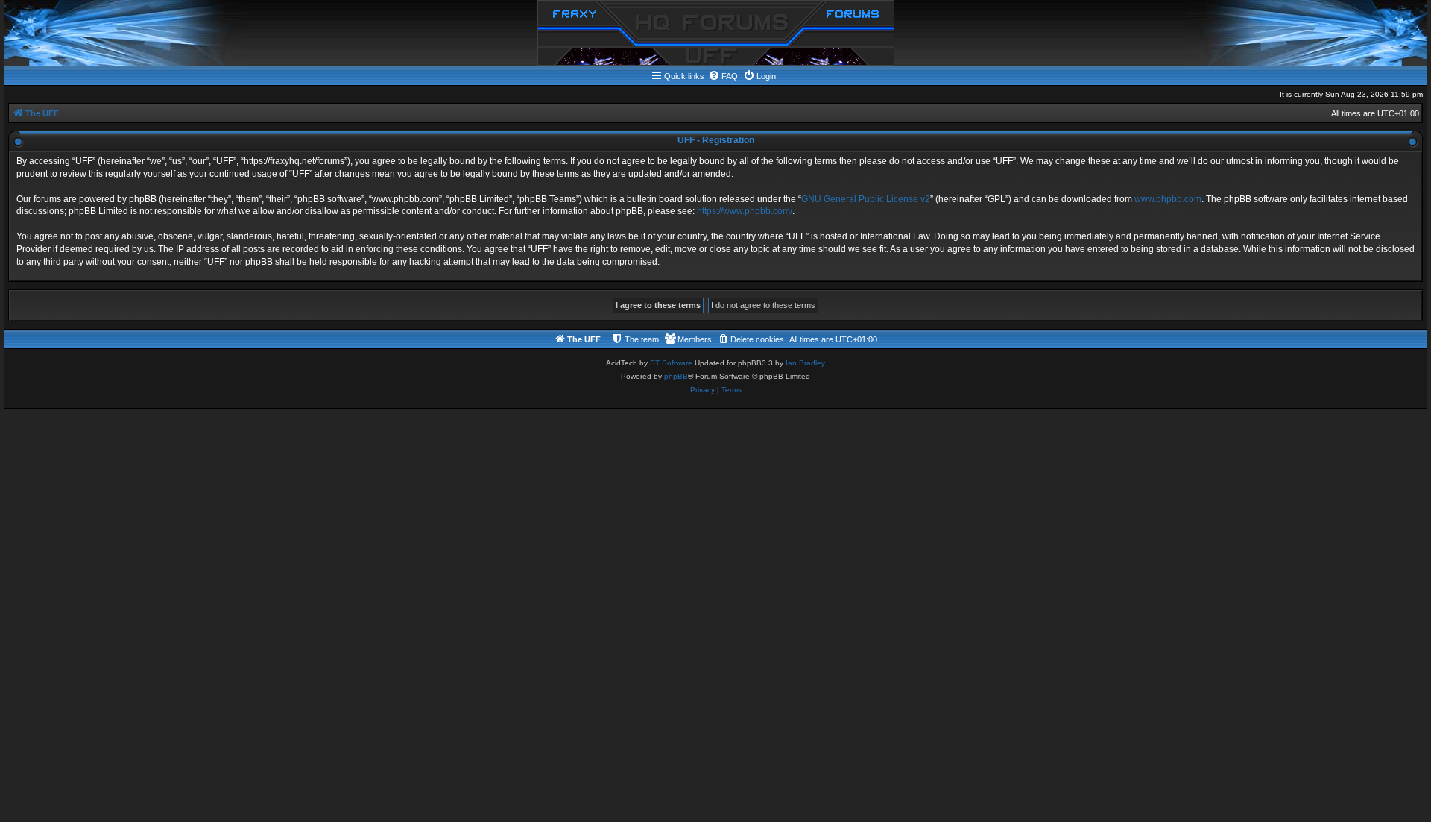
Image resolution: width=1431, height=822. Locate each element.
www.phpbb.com (1167, 199)
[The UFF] (715, 33)
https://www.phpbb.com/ (744, 211)
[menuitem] (723, 76)
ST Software (671, 363)
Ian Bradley (805, 363)
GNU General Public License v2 (865, 199)
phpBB (676, 376)
